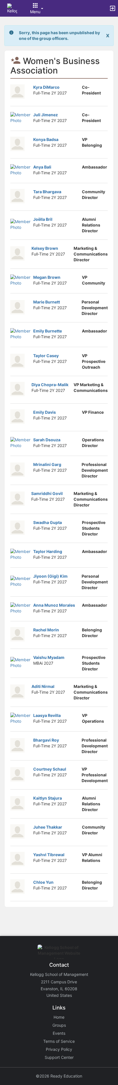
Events (59, 1033)
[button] (12, 7)
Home (59, 1017)
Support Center (59, 1057)
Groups (59, 1025)
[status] (59, 35)
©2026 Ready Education (59, 1076)
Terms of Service (59, 1041)
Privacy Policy (59, 1049)
